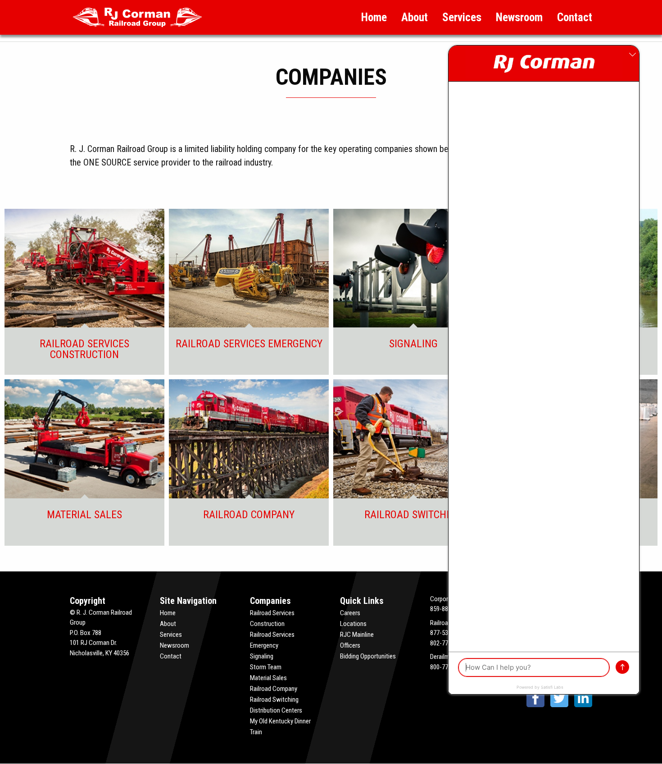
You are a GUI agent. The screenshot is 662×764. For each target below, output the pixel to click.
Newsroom (519, 17)
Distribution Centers (276, 710)
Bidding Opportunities (368, 656)
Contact (574, 17)
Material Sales (268, 678)
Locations (353, 624)
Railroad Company (273, 689)
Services (461, 17)
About (414, 17)
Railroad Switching (274, 699)
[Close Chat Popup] (632, 54)
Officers (350, 645)
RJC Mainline (357, 635)
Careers (350, 613)
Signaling (261, 656)
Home (374, 17)
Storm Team (265, 667)
